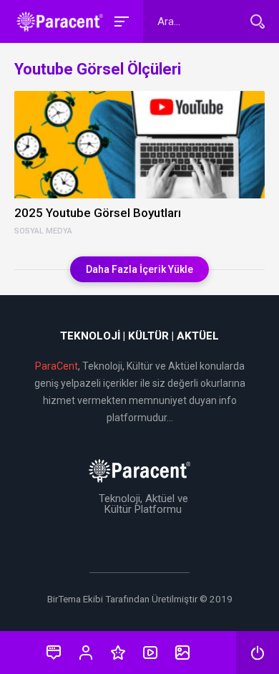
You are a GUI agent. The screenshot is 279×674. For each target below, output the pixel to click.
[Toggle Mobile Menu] (119, 20)
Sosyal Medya (43, 231)
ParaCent (56, 366)
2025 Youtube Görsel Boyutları (97, 213)
